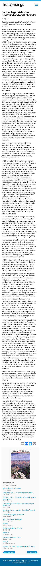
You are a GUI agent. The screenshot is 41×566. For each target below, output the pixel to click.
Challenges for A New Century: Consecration (18, 493)
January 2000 (9, 552)
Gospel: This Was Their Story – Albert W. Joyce (19, 546)
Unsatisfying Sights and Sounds (13, 515)
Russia (5, 524)
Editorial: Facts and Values (12, 488)
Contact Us (25, 563)
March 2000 (31, 552)
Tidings (5, 542)
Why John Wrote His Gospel (12, 519)
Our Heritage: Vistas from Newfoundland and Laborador (18, 505)
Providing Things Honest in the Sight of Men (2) (19, 510)
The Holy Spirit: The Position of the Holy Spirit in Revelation (19, 498)
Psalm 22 (6, 533)
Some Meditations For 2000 (12, 528)
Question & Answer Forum (12, 537)
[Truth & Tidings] (13, 4)
